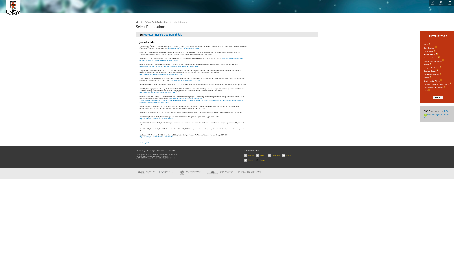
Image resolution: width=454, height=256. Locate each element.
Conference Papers (431, 58)
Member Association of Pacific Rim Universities (226, 172)
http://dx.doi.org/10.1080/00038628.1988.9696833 (156, 137)
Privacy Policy (140, 151)
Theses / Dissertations (432, 74)
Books (427, 44)
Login (433, 4)
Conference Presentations (433, 61)
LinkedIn (288, 155)
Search (441, 4)
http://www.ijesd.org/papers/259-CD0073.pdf (185, 80)
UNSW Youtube (276, 155)
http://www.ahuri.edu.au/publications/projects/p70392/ (158, 92)
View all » (438, 97)
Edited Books (429, 51)
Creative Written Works (432, 81)
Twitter (262, 155)
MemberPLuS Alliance (260, 172)
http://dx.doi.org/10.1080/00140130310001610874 (156, 118)
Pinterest (250, 160)
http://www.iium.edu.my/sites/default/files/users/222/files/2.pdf (161, 74)
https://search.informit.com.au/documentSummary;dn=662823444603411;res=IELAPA (169, 66)
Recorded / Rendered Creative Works (437, 84)
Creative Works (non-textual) (434, 87)
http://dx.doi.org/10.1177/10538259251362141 (184, 48)
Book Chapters (430, 48)
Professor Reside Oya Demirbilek (156, 22)
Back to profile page (146, 143)
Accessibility (171, 151)
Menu (450, 4)
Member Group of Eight (150, 172)
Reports (427, 64)
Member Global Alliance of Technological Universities (193, 172)
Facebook (251, 155)
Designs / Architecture (432, 68)
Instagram (263, 160)
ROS (446, 111)
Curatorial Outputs (431, 71)
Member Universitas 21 (169, 172)
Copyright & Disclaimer (156, 151)
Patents (427, 77)
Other (426, 91)
